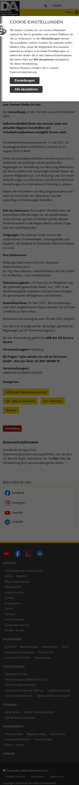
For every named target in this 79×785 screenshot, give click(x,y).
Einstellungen (25, 80)
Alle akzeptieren (26, 89)
